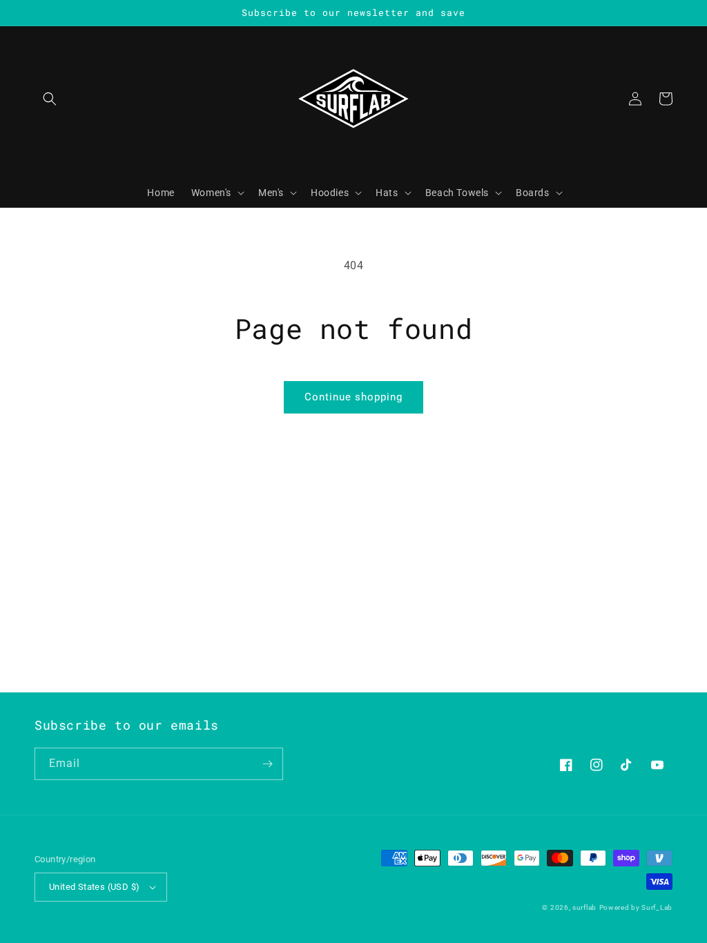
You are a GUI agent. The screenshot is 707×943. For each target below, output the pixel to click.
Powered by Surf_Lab (635, 907)
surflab (584, 907)
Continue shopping (353, 397)
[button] (50, 99)
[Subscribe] (267, 764)
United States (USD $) (94, 887)
